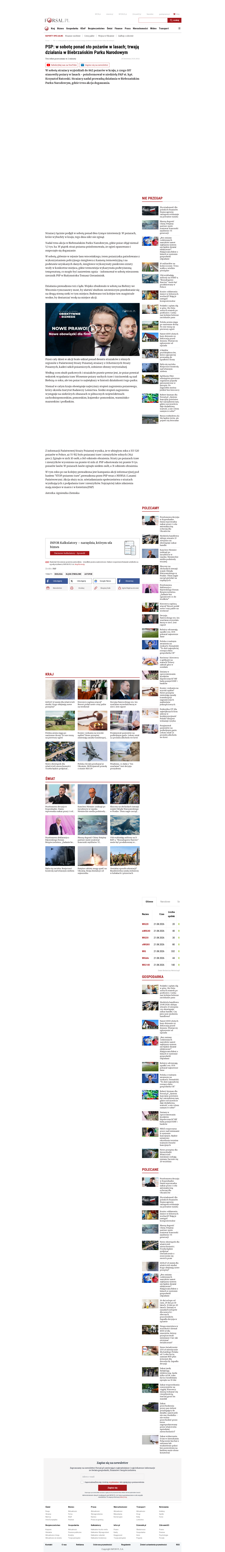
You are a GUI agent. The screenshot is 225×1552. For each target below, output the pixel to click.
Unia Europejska (51, 1520)
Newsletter (150, 14)
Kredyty (71, 1535)
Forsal (47, 40)
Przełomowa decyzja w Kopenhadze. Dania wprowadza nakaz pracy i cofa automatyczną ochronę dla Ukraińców (59, 808)
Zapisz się (112, 1488)
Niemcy (48, 1517)
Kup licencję (80, 564)
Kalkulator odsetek (98, 1535)
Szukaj (176, 20)
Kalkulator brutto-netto (99, 1529)
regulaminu (114, 1482)
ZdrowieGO (164, 1525)
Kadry (116, 1532)
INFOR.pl (98, 14)
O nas (64, 1545)
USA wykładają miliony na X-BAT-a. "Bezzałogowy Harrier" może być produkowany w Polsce (124, 839)
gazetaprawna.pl (164, 14)
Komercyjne (118, 1517)
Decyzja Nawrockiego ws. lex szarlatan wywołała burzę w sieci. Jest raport (124, 704)
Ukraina (48, 1514)
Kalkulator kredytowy (98, 1538)
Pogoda (139, 1538)
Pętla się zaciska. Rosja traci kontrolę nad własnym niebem (59, 869)
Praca (93, 1507)
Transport (140, 1507)
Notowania (164, 1507)
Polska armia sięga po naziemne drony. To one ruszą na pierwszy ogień (59, 735)
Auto (138, 1535)
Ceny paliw (89, 36)
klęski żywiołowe (73, 574)
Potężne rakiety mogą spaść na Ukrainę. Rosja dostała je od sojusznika (92, 870)
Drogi (138, 1514)
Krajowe (48, 1529)
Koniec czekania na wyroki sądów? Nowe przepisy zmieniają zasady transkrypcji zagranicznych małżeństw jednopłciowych (92, 735)
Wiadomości (140, 1529)
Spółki (161, 1514)
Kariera (93, 1517)
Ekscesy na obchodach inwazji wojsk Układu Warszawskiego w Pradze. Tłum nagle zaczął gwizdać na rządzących (124, 808)
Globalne (48, 1532)
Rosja (47, 1511)
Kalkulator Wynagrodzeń (100, 1532)
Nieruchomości (120, 1507)
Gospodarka (73, 1525)
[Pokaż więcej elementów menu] (179, 29)
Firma (70, 1514)
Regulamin (126, 1545)
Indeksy (162, 1511)
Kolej (138, 1517)
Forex (161, 1517)
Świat (47, 1507)
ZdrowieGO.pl (136, 14)
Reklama (80, 1545)
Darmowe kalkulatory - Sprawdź (69, 553)
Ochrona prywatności (102, 1545)
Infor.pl (117, 1525)
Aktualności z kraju (52, 1535)
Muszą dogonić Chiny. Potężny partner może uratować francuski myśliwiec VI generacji (92, 839)
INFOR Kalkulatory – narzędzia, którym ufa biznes (81, 545)
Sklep (178, 14)
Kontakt (48, 1545)
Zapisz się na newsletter (96, 65)
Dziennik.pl (141, 1525)
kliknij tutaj (123, 1497)
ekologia (59, 574)
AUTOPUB (88, 574)
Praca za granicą (97, 1520)
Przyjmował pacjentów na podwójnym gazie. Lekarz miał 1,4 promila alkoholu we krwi (124, 735)
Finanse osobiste (73, 36)
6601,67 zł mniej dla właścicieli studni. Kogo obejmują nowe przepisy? (60, 704)
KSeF (70, 1517)
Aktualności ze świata (53, 1538)
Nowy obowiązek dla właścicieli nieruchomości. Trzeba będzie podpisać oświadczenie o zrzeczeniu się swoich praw (59, 766)
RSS (178, 1545)
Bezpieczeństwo (52, 1525)
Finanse (71, 1520)
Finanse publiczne (74, 1532)
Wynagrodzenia (97, 1514)
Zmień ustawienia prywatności (153, 1545)
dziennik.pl (109, 14)
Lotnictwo (140, 1520)
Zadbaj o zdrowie (125, 36)
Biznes (71, 1507)
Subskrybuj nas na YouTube (64, 65)
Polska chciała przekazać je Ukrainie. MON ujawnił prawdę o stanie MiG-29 (92, 766)
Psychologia (163, 1535)
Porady (161, 1538)
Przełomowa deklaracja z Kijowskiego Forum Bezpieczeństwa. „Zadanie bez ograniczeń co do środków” (59, 839)
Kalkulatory (96, 1525)
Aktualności (72, 1511)
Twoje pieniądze (74, 1538)
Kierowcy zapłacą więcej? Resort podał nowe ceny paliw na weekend (92, 704)
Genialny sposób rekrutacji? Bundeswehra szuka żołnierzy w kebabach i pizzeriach (124, 870)
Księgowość (118, 1535)
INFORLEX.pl (123, 14)
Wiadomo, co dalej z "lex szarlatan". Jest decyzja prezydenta (121, 766)
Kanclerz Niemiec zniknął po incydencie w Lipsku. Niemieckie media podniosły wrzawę (91, 808)
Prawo (116, 1529)
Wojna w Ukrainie (106, 36)
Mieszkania (118, 1514)
